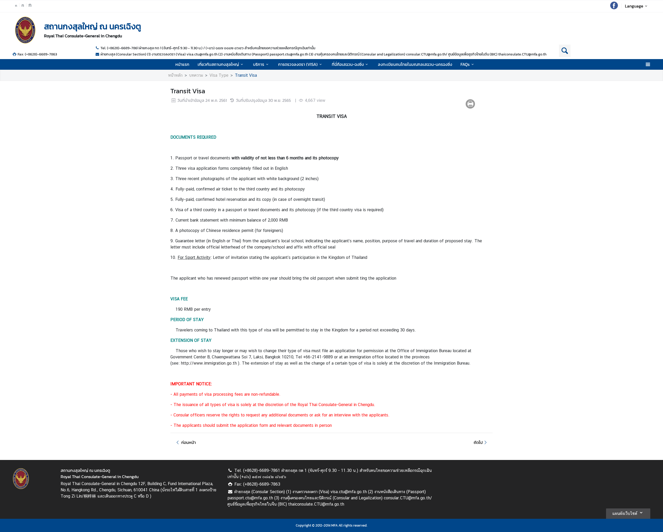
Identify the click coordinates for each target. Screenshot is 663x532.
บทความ (196, 75)
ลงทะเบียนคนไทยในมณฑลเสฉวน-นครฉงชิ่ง (415, 64)
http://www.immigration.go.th (209, 363)
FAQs (465, 64)
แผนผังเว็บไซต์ (624, 513)
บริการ (258, 64)
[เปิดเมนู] (647, 64)
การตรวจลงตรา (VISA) (298, 64)
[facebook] (614, 8)
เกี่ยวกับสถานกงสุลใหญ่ (218, 64)
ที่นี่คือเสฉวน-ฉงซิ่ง (348, 64)
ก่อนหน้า (188, 442)
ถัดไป (478, 442)
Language (634, 6)
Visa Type (219, 75)
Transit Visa (246, 75)
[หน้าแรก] (25, 30)
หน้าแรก (182, 64)
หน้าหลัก (175, 75)
